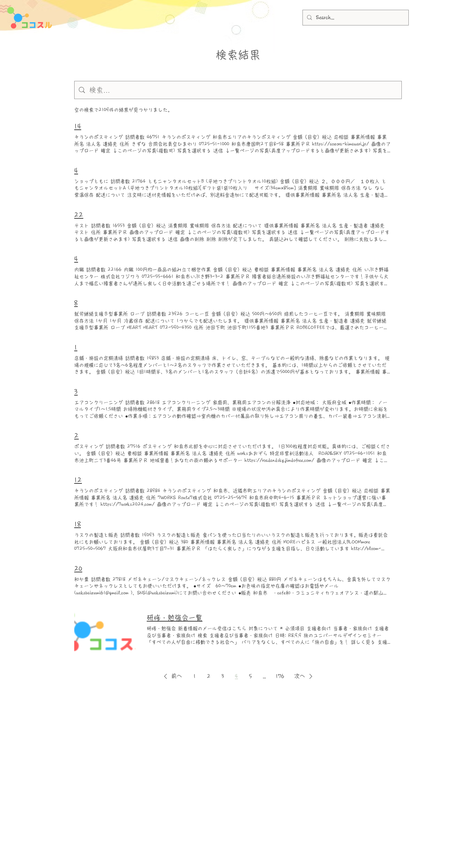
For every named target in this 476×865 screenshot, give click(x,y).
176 (280, 676)
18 (77, 524)
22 (78, 214)
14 (77, 126)
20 (78, 568)
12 (78, 479)
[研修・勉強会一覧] (105, 629)
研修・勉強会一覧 (174, 617)
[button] (171, 676)
